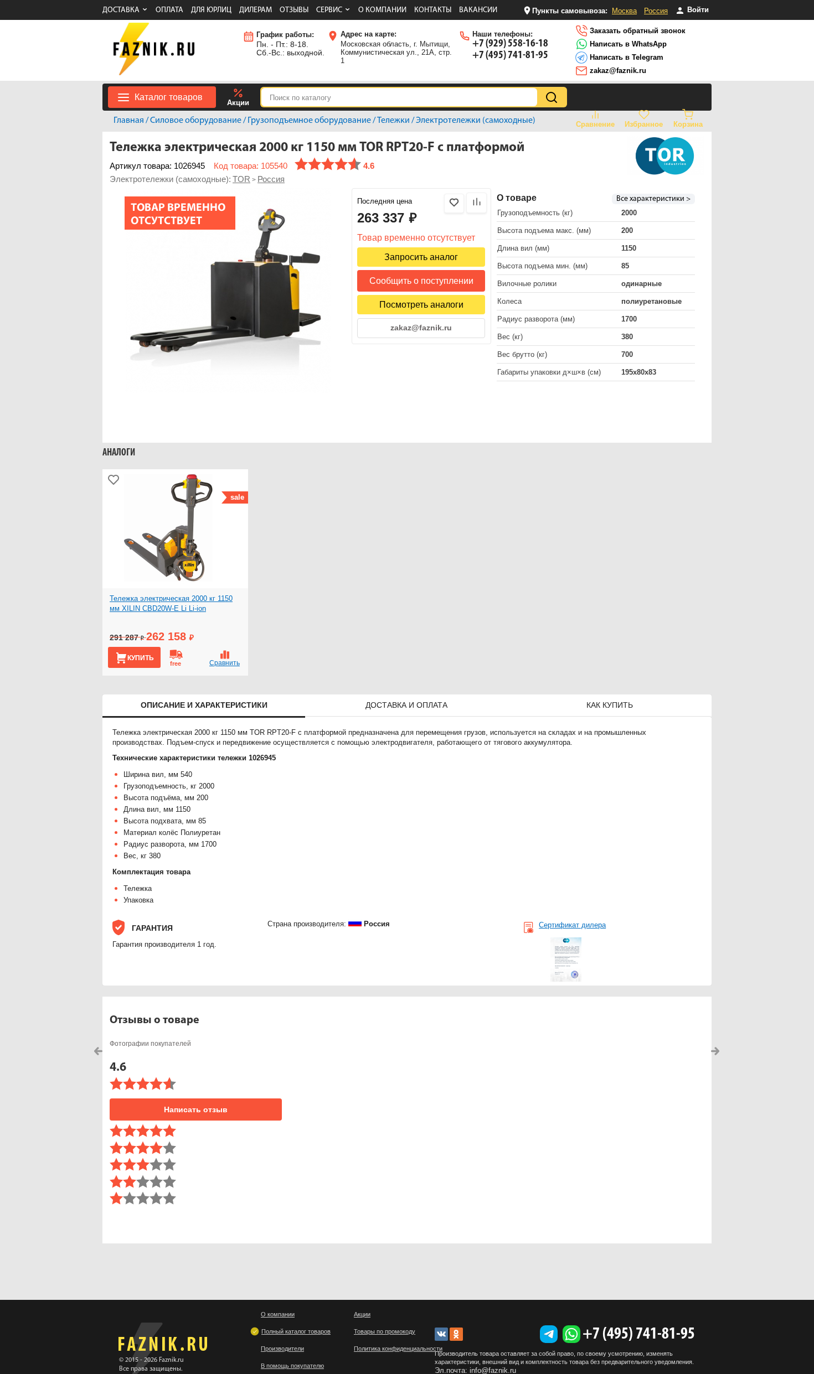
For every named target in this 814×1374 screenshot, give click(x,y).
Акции (238, 102)
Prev (98, 1051)
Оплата (169, 10)
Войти (697, 10)
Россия (656, 11)
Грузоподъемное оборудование (309, 120)
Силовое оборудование (195, 120)
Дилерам (255, 10)
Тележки (393, 120)
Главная (129, 120)
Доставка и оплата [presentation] (406, 705)
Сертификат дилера (572, 925)
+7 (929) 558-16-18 (510, 43)
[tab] (203, 706)
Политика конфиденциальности (398, 1348)
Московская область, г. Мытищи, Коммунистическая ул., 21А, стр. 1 (396, 47)
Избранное (644, 124)
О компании (382, 10)
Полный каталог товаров (296, 1331)
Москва (624, 11)
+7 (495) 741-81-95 (510, 55)
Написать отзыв (196, 1109)
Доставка (121, 10)
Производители (282, 1348)
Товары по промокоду (384, 1331)
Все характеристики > (653, 199)
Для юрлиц (211, 10)
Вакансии (478, 10)
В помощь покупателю (292, 1365)
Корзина (688, 124)
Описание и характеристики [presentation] (204, 705)
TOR (241, 179)
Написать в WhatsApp (627, 44)
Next (715, 1051)
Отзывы (294, 10)
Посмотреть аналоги (421, 304)
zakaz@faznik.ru (617, 70)
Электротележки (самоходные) (475, 120)
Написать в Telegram (625, 57)
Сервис (329, 10)
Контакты (432, 10)
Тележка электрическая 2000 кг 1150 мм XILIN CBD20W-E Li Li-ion (171, 603)
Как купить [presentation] (609, 705)
